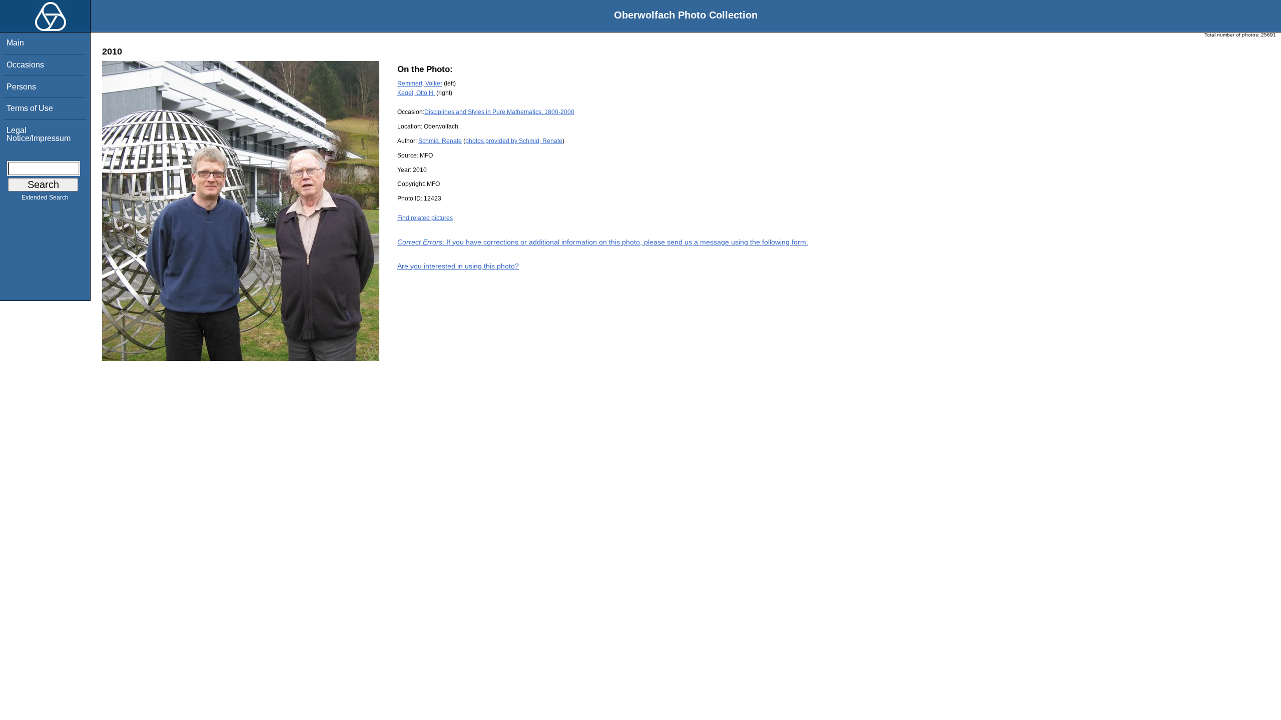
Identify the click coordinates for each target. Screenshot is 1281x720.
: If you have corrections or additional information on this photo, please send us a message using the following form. (602, 242)
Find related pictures (425, 218)
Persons (21, 86)
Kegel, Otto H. (416, 93)
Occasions (25, 64)
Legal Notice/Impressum (39, 134)
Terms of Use (30, 108)
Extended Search (45, 197)
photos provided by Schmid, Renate (513, 141)
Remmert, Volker (419, 83)
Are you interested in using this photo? (458, 266)
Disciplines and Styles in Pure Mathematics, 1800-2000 (499, 112)
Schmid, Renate (440, 141)
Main (15, 42)
